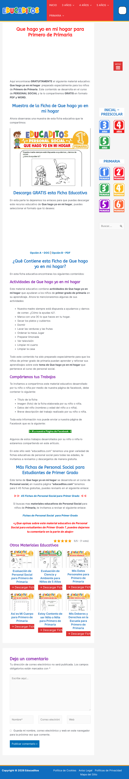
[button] (72, 5)
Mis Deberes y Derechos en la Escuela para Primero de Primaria (78, 621)
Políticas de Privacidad (108, 770)
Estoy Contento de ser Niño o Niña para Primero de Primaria (50, 619)
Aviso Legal (85, 770)
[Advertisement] (50, 60)
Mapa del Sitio (88, 774)
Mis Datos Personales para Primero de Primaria (78, 576)
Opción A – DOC (40, 252)
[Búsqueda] (122, 10)
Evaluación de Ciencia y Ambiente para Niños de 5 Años (50, 576)
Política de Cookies (64, 770)
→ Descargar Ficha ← (25, 587)
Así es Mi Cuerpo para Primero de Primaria (22, 617)
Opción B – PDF (61, 252)
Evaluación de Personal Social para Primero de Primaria (22, 576)
